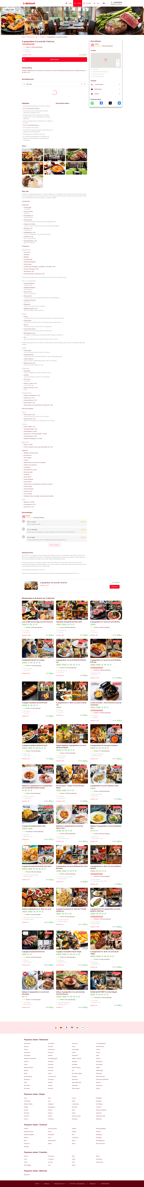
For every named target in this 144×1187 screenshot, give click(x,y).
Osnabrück (99, 1137)
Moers (73, 1140)
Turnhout (98, 1107)
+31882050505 (104, 1184)
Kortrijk (50, 1116)
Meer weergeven (54, 545)
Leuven (74, 1098)
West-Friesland (100, 1076)
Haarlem (50, 1082)
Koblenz (74, 1128)
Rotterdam (75, 1085)
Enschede (50, 1064)
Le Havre (50, 1162)
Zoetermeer (99, 1085)
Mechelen (74, 1107)
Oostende (74, 1119)
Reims (73, 1165)
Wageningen (99, 1070)
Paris (73, 1162)
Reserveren (114, 587)
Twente (98, 1052)
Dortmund (27, 1143)
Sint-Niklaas (99, 1104)
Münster (98, 1131)
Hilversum (75, 1043)
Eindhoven (51, 1061)
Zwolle (98, 1088)
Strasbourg (99, 1159)
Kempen (50, 1113)
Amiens (26, 1156)
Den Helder (51, 1043)
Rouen (98, 1156)
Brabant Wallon (28, 1104)
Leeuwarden (75, 1049)
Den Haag (26, 1088)
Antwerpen (27, 1101)
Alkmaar (26, 1046)
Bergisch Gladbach (29, 1134)
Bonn (25, 1140)
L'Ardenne (51, 1119)
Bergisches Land (28, 1131)
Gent (49, 1101)
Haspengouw (51, 1107)
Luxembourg (75, 1104)
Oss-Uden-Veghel (77, 1073)
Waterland (99, 1073)
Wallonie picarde (100, 1116)
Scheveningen (76, 1088)
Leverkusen (75, 1137)
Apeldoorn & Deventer (30, 1058)
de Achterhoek (28, 1076)
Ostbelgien (99, 1098)
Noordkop (74, 1064)
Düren (49, 1131)
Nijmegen (74, 1061)
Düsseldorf (51, 1134)
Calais (25, 1162)
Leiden (74, 1052)
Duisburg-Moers (52, 1128)
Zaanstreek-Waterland (102, 1079)
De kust (26, 1119)
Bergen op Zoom (28, 1067)
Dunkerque (51, 1156)
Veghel (98, 1067)
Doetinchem (51, 1049)
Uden (97, 1055)
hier (26, 108)
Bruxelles (26, 1113)
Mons (73, 1110)
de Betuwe (27, 1079)
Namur (74, 1113)
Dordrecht (50, 1052)
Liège (73, 1101)
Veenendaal (99, 1064)
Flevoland (50, 1067)
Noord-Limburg (76, 1067)
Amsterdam (27, 1055)
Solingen (26, 1146)
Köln (73, 1134)
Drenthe (50, 1055)
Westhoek (99, 1119)
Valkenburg (99, 1061)
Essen (49, 1137)
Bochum (26, 1137)
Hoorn (73, 1046)
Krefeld (74, 1131)
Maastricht (75, 1055)
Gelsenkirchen (52, 1140)
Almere (26, 1049)
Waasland (98, 1113)
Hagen (50, 1143)
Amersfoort (27, 1052)
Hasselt (50, 1110)
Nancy (73, 1159)
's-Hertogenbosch (101, 1043)
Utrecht (98, 1058)
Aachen (26, 1128)
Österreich (27, 1175)
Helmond (50, 1088)
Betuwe (26, 1070)
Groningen (51, 1079)
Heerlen (50, 1085)
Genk (49, 1098)
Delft (25, 1082)
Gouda (50, 1073)
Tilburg (98, 1049)
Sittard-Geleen (100, 1046)
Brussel (26, 1110)
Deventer (50, 1046)
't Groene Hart (52, 1076)
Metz (73, 1156)
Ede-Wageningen (52, 1058)
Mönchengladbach (101, 1128)
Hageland (50, 1104)
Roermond (75, 1079)
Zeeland (98, 1082)
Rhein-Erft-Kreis (100, 1143)
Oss (73, 1070)
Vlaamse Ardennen (101, 1110)
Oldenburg (99, 1134)
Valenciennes (99, 1162)
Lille (49, 1165)
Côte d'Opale (27, 1165)
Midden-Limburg (76, 1058)
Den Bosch (27, 1085)
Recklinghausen (100, 1140)
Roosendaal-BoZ (76, 1082)
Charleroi (26, 1116)
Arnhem (26, 1061)
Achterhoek (27, 1043)
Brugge (26, 1107)
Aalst (25, 1098)
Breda (25, 1073)
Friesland (50, 1070)
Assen (25, 1064)
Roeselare (99, 1101)
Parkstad (74, 1076)
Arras (25, 1159)
